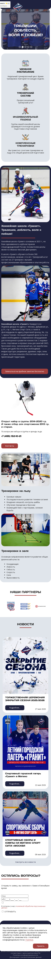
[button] (20, 47)
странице (29, 940)
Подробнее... (14, 707)
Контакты (9, 446)
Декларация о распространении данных (25, 957)
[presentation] (3, 605)
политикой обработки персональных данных (23, 907)
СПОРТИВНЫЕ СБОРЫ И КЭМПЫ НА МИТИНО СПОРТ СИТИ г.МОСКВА (23, 843)
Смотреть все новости (25, 862)
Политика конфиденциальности (25, 955)
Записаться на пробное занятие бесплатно (24, 371)
